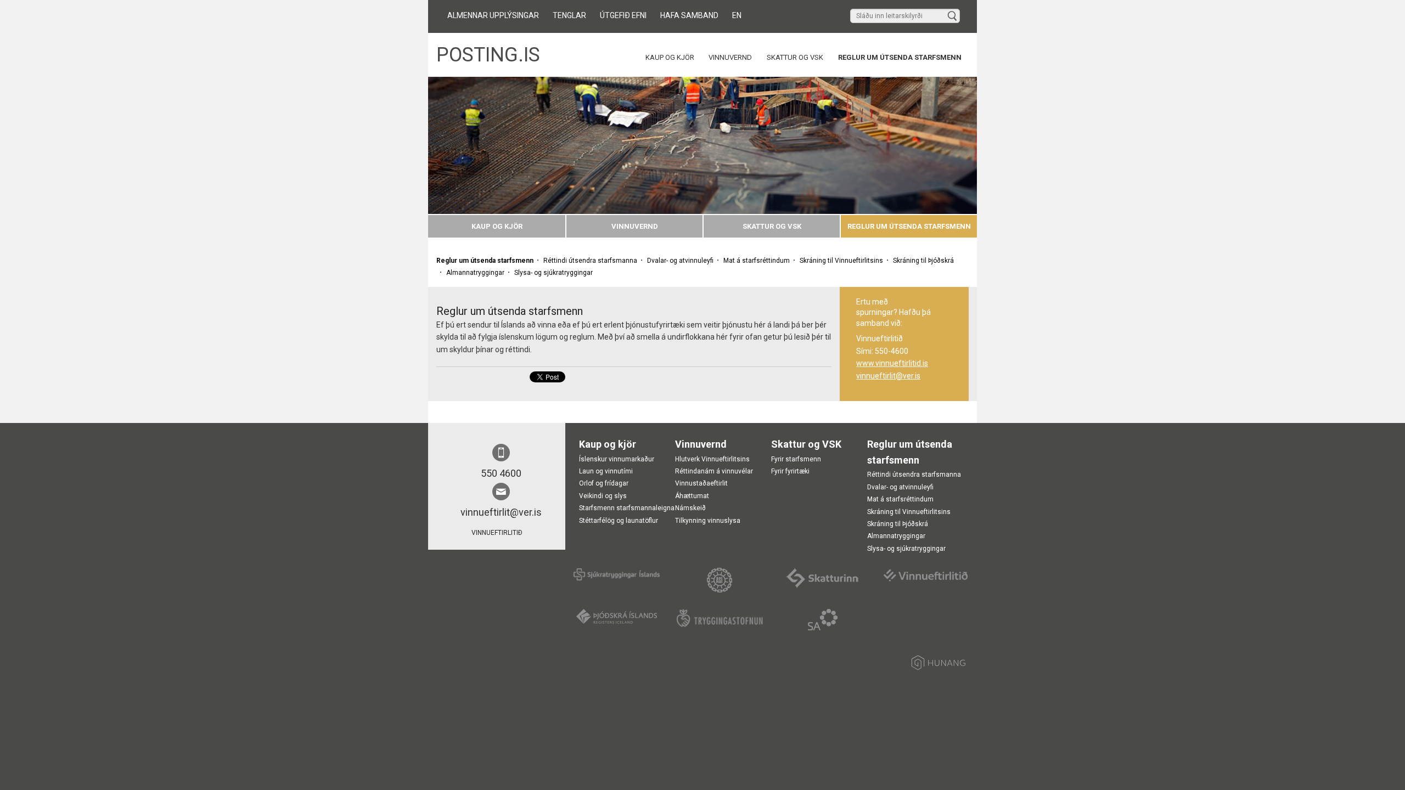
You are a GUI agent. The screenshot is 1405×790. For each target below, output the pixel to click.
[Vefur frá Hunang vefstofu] (938, 664)
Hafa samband (689, 15)
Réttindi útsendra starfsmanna (590, 260)
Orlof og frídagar (603, 483)
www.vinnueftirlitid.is (892, 363)
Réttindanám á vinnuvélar (714, 471)
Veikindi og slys (603, 496)
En (736, 15)
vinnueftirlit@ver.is (888, 375)
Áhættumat (692, 496)
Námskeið (690, 508)
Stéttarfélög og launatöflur (618, 520)
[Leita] (952, 16)
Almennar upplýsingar (493, 15)
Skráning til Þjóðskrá (923, 260)
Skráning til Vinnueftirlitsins (841, 260)
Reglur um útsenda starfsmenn (900, 57)
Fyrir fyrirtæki (790, 471)
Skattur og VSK (795, 57)
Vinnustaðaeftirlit (701, 483)
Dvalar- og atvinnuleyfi (680, 260)
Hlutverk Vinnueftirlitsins (712, 459)
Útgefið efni (623, 15)
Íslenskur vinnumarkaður (616, 459)
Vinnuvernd (730, 57)
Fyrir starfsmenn (796, 459)
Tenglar (569, 15)
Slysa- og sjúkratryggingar (553, 272)
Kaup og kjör (669, 57)
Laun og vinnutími (606, 471)
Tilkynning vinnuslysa (707, 520)
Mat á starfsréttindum (756, 260)
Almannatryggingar (475, 272)
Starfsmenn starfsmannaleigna (627, 508)
